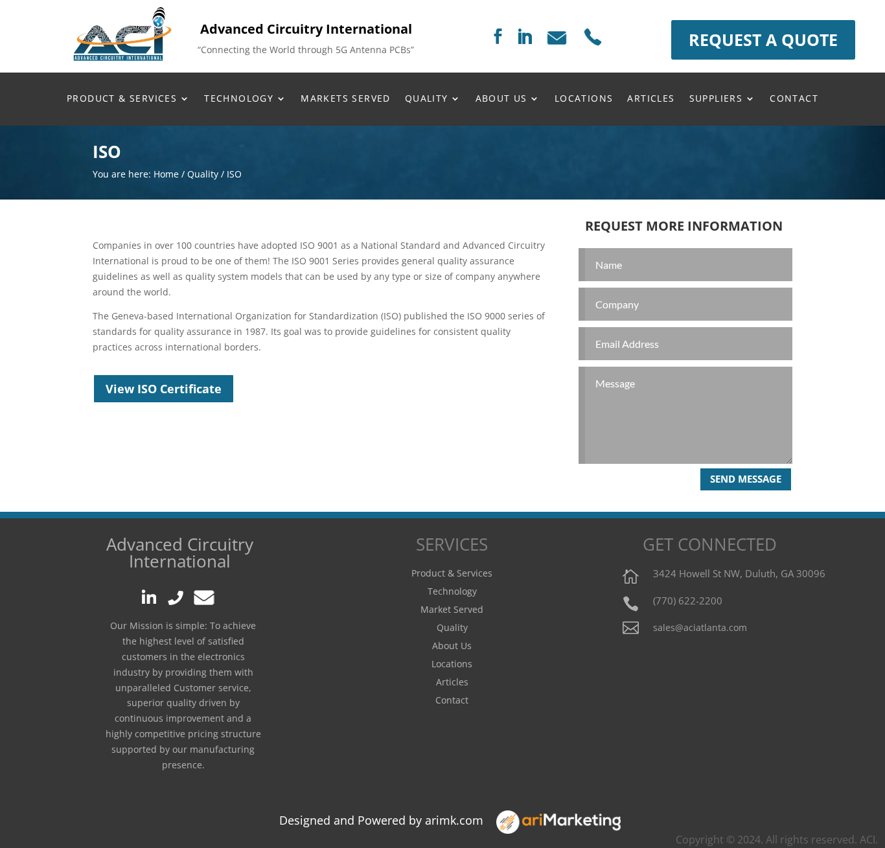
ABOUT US (501, 99)
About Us (452, 645)
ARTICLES (650, 99)
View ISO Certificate (164, 388)
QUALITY (426, 99)
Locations (451, 664)
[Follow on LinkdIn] (152, 591)
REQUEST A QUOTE (763, 40)
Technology (238, 99)
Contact (794, 99)
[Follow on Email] (562, 37)
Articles (452, 682)
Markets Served (346, 99)
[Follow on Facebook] (497, 37)
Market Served (451, 609)
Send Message (745, 478)
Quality (202, 174)
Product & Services (122, 99)
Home (166, 174)
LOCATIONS (584, 99)
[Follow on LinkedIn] (524, 37)
